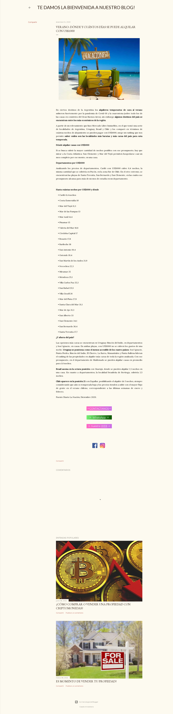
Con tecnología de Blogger (88, 702)
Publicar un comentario (74, 613)
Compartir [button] (32, 22)
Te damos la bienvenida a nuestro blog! (86, 7)
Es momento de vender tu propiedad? (86, 681)
